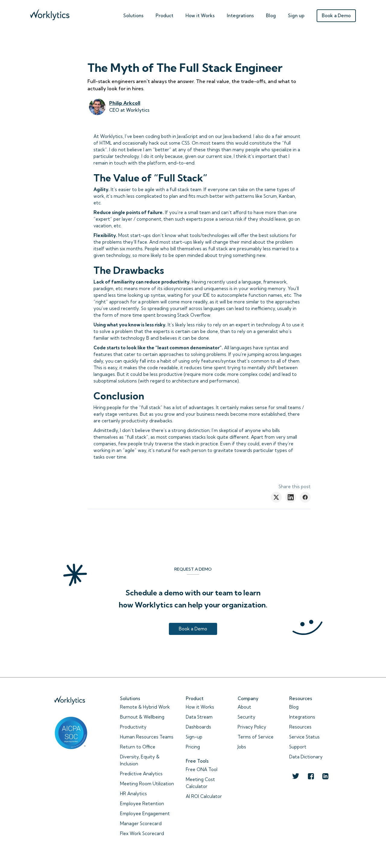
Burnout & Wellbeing (142, 717)
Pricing (193, 747)
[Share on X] (276, 497)
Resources (300, 727)
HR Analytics (133, 793)
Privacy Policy (252, 727)
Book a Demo (336, 15)
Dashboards (198, 727)
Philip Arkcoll (124, 103)
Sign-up (194, 737)
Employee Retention (142, 803)
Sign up (296, 15)
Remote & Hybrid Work (145, 707)
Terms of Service (256, 737)
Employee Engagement (145, 813)
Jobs (242, 747)
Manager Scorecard (141, 823)
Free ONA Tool (201, 769)
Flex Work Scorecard (142, 833)
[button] (133, 14)
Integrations (240, 15)
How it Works (200, 707)
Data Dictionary (306, 757)
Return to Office (137, 747)
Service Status (304, 737)
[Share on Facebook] (305, 497)
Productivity (133, 727)
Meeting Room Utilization (147, 783)
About (244, 707)
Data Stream (199, 717)
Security (246, 717)
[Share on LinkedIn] (290, 497)
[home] (49, 13)
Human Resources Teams (146, 737)
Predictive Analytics (141, 774)
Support (297, 747)
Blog (271, 15)
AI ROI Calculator (204, 796)
